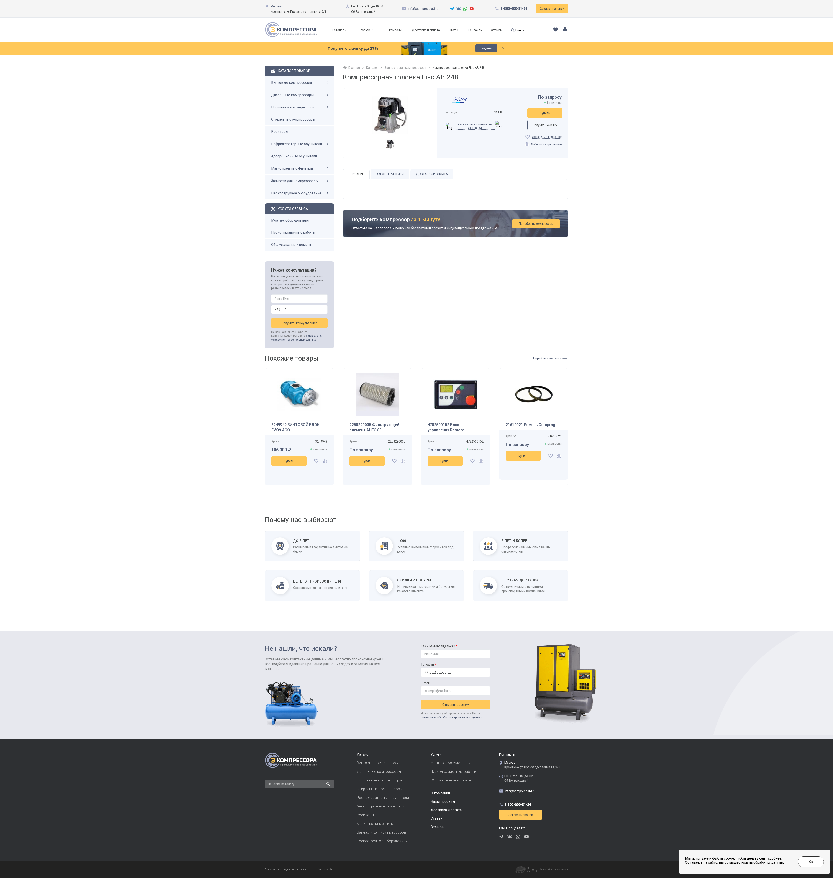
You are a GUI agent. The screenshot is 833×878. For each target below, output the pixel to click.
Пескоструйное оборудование (296, 193)
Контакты (475, 30)
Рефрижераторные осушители (296, 144)
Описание (356, 174)
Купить (545, 113)
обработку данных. (768, 862)
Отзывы (496, 30)
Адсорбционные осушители (294, 156)
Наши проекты (443, 801)
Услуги (365, 30)
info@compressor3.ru (423, 8)
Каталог (338, 30)
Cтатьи (436, 818)
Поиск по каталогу (281, 784)
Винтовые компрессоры (291, 82)
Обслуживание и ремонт (291, 245)
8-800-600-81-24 (514, 8)
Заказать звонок (520, 815)
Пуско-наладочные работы (293, 232)
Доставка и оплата (426, 30)
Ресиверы (279, 132)
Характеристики (390, 174)
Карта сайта (325, 869)
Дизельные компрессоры (292, 95)
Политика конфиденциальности (285, 869)
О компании (394, 30)
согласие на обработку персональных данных (451, 717)
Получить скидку (545, 125)
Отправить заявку (455, 704)
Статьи (454, 30)
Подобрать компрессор (536, 223)
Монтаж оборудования (290, 220)
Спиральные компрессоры (293, 119)
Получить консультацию (299, 323)
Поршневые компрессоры (293, 107)
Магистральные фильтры (292, 168)
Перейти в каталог (547, 358)
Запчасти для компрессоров (294, 181)
